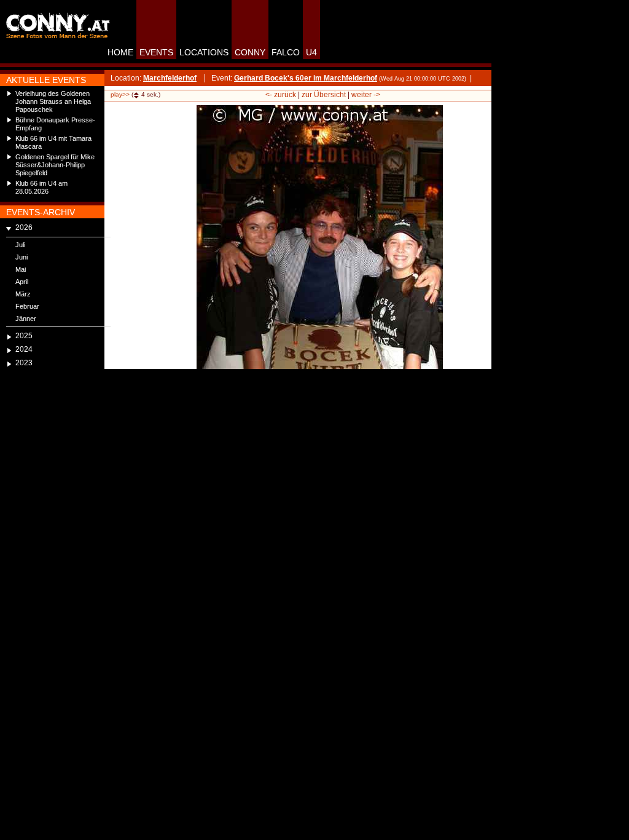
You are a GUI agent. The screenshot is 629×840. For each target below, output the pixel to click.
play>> (120, 94)
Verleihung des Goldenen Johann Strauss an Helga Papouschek (53, 101)
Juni (21, 257)
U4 (311, 52)
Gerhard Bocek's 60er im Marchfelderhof (305, 78)
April (21, 281)
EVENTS (156, 52)
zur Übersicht (324, 94)
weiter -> (365, 94)
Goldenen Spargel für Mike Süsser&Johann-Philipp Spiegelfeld (55, 164)
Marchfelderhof (170, 78)
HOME (120, 52)
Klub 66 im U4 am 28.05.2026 (41, 187)
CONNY (250, 52)
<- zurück (280, 94)
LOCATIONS (204, 52)
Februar (27, 306)
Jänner (25, 318)
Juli (20, 244)
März (23, 294)
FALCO (286, 52)
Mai (20, 269)
